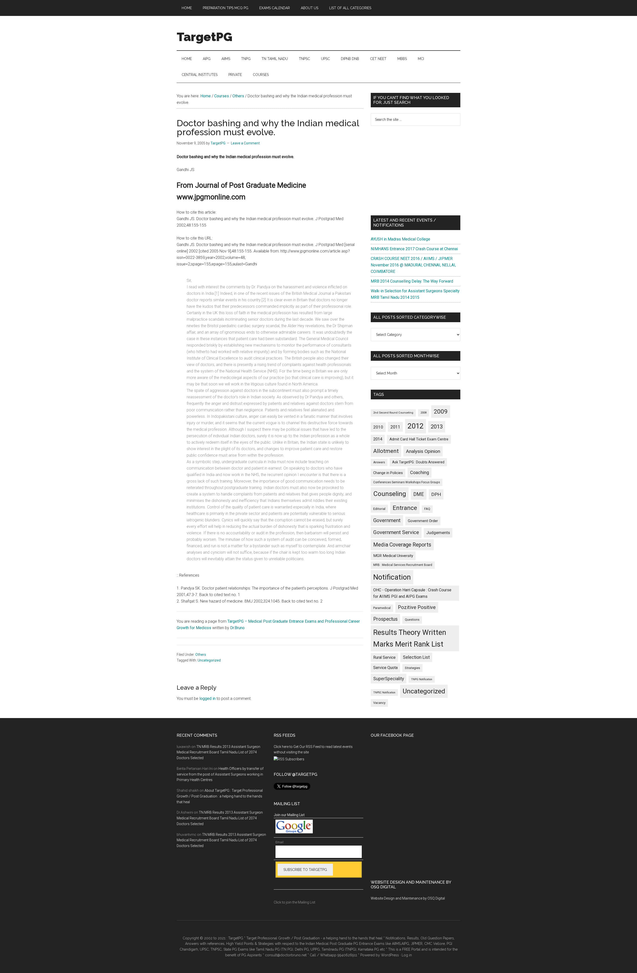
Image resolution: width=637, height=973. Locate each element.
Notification (392, 577)
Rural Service (384, 657)
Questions (412, 619)
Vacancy (379, 703)
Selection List (416, 657)
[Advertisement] (415, 170)
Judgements (438, 532)
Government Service (396, 532)
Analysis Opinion (423, 451)
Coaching (419, 472)
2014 (377, 439)
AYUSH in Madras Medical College (400, 239)
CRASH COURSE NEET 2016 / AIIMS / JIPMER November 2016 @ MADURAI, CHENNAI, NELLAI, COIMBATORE (413, 265)
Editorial (379, 509)
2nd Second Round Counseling (393, 412)
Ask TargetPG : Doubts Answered (418, 462)
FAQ (427, 509)
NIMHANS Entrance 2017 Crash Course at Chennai (414, 248)
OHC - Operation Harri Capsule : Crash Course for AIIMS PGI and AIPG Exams (412, 593)
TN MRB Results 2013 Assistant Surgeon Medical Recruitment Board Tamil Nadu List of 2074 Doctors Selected (218, 752)
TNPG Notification (421, 679)
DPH (436, 494)
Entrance (405, 507)
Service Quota (385, 667)
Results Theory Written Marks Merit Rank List (409, 638)
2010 (378, 427)
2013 (437, 427)
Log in (407, 955)
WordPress (390, 955)
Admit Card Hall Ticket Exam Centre (418, 439)
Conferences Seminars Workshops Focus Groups (406, 482)
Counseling (389, 493)
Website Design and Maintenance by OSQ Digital (408, 898)
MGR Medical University (393, 555)
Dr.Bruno (237, 627)
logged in (207, 698)
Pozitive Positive (417, 607)
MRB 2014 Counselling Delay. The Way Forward (412, 281)
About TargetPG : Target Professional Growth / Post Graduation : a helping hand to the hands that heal (220, 796)
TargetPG (204, 37)
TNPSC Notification (384, 692)
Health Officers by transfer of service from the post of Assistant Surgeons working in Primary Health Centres (220, 774)
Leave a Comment (245, 143)
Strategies (412, 668)
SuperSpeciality (388, 678)
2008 (423, 412)
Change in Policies (388, 473)
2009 (441, 411)
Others (200, 655)
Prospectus (385, 619)
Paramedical (382, 608)
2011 (395, 426)
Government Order (423, 521)
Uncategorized (209, 660)
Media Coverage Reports (402, 545)
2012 (416, 426)
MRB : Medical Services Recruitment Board (402, 565)
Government (387, 520)
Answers (379, 462)
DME (418, 494)
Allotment (386, 451)
